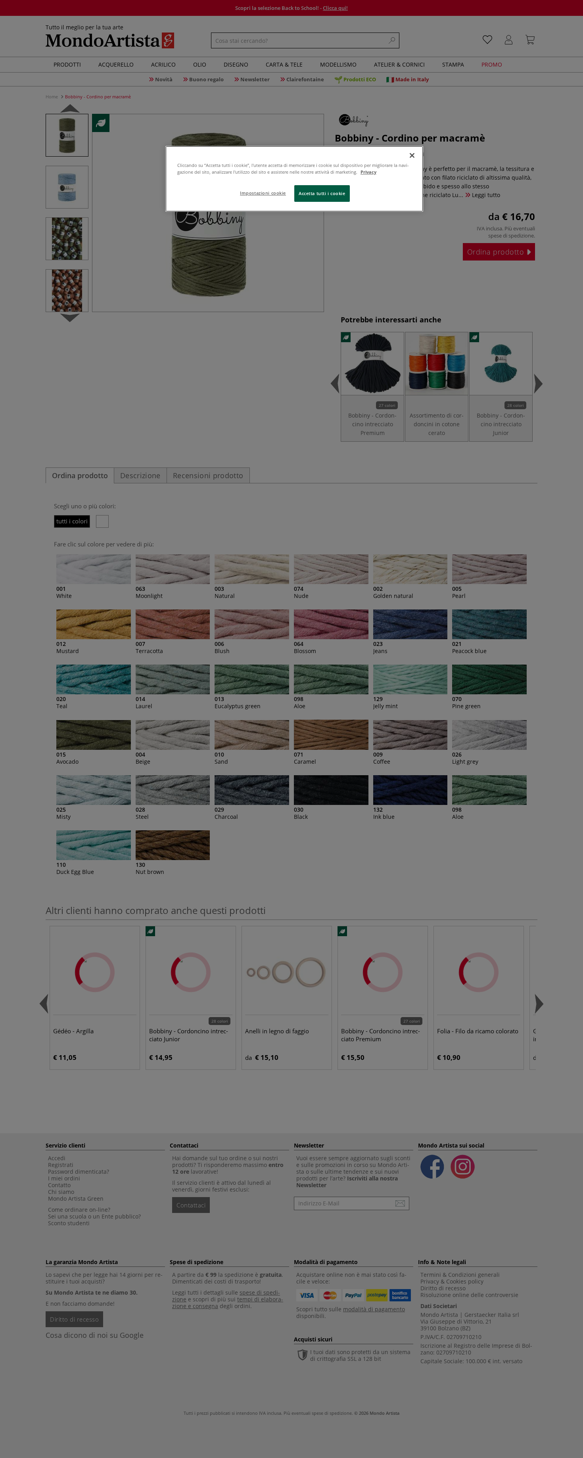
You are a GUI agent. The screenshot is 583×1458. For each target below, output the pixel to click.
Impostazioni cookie (263, 193)
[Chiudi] (412, 155)
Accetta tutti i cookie (322, 193)
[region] (294, 179)
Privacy (368, 172)
